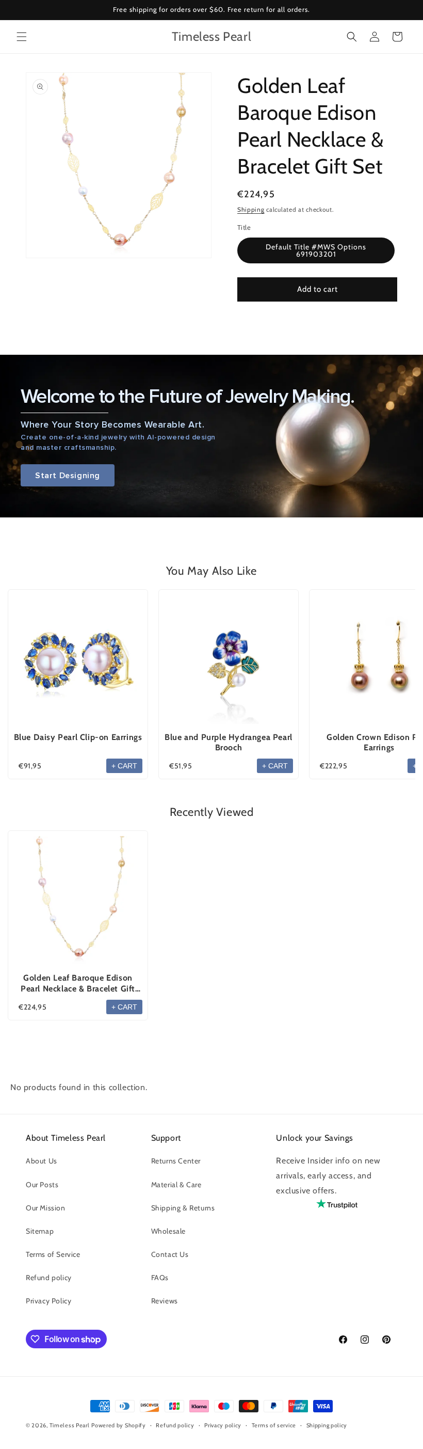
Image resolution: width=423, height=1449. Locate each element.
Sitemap (40, 1231)
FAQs (160, 1277)
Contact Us (170, 1254)
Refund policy (49, 1277)
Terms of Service (53, 1254)
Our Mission (46, 1207)
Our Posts (42, 1184)
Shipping (251, 209)
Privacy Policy (48, 1300)
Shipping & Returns (183, 1207)
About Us (41, 1161)
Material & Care (176, 1184)
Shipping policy (327, 1425)
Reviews (164, 1300)
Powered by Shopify (118, 1425)
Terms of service (274, 1425)
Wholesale (168, 1231)
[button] (21, 36)
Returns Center (176, 1161)
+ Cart (124, 766)
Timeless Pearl (70, 1425)
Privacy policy (222, 1425)
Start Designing (67, 475)
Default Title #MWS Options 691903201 (316, 250)
